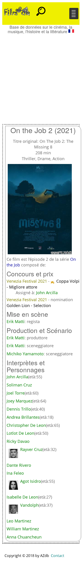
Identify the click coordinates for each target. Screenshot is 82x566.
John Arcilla (47, 292)
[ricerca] (40, 9)
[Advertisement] (41, 76)
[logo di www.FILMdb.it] (17, 10)
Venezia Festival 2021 (27, 281)
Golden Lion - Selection (29, 305)
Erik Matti (16, 321)
